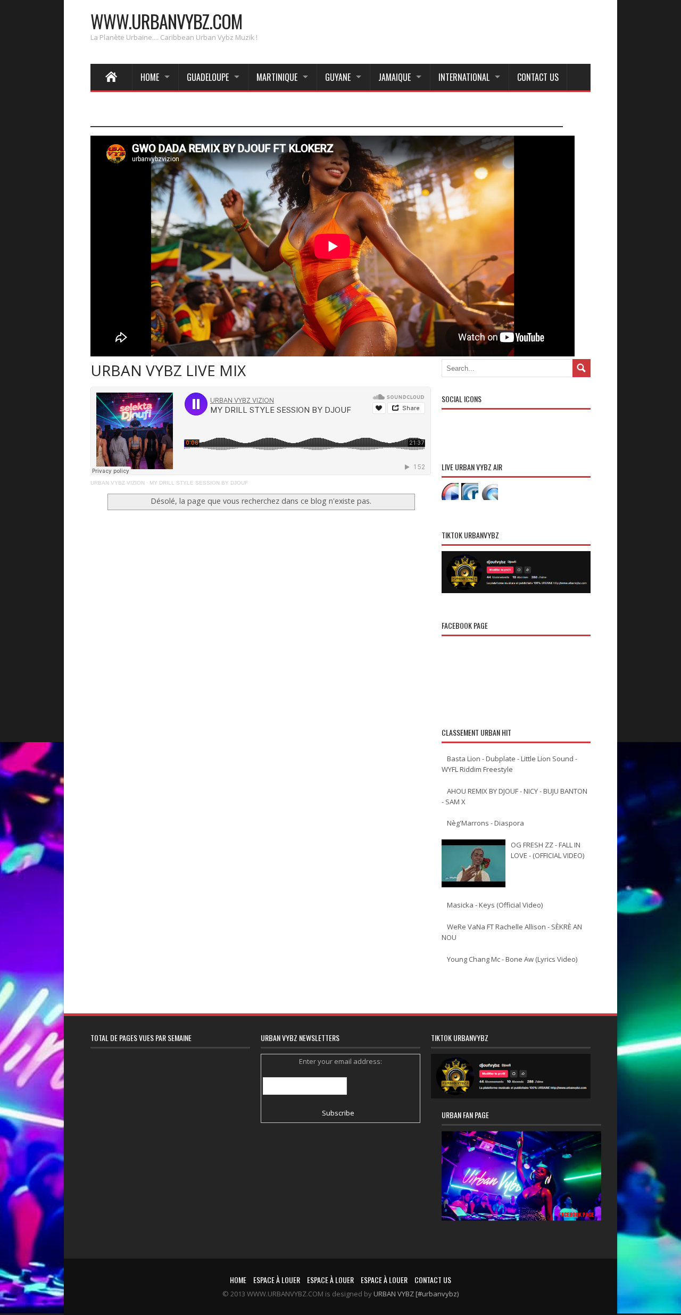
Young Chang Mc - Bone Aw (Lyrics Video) (512, 959)
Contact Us (538, 77)
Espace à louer (276, 1279)
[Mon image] (521, 1189)
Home (149, 77)
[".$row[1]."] (450, 491)
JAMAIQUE (394, 77)
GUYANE (338, 77)
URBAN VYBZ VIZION (117, 483)
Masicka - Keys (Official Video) (495, 905)
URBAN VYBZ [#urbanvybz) (416, 1294)
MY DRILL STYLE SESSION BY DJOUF (199, 483)
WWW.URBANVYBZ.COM (166, 21)
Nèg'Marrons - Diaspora (485, 823)
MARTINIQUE (276, 77)
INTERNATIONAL (463, 77)
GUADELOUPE (208, 77)
